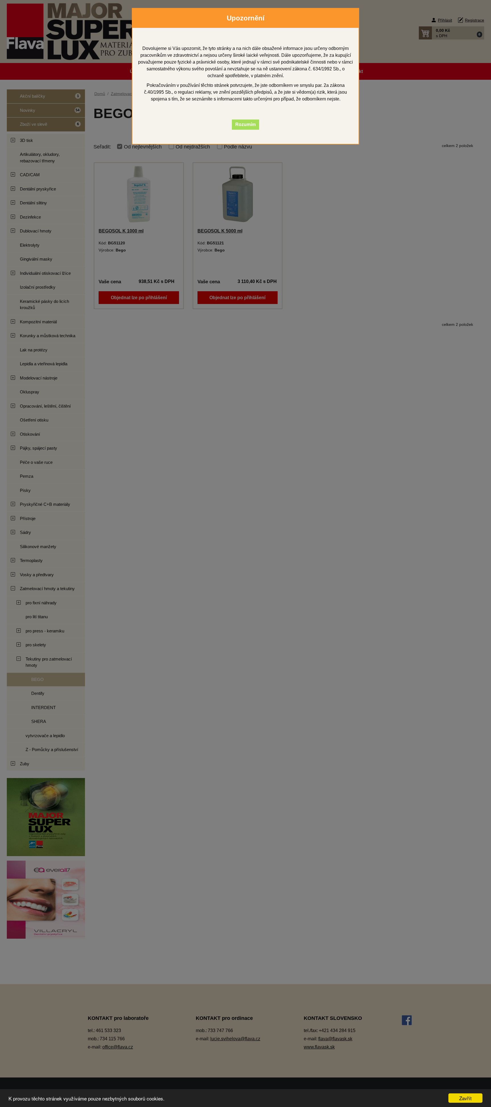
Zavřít (465, 1098)
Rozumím (245, 124)
